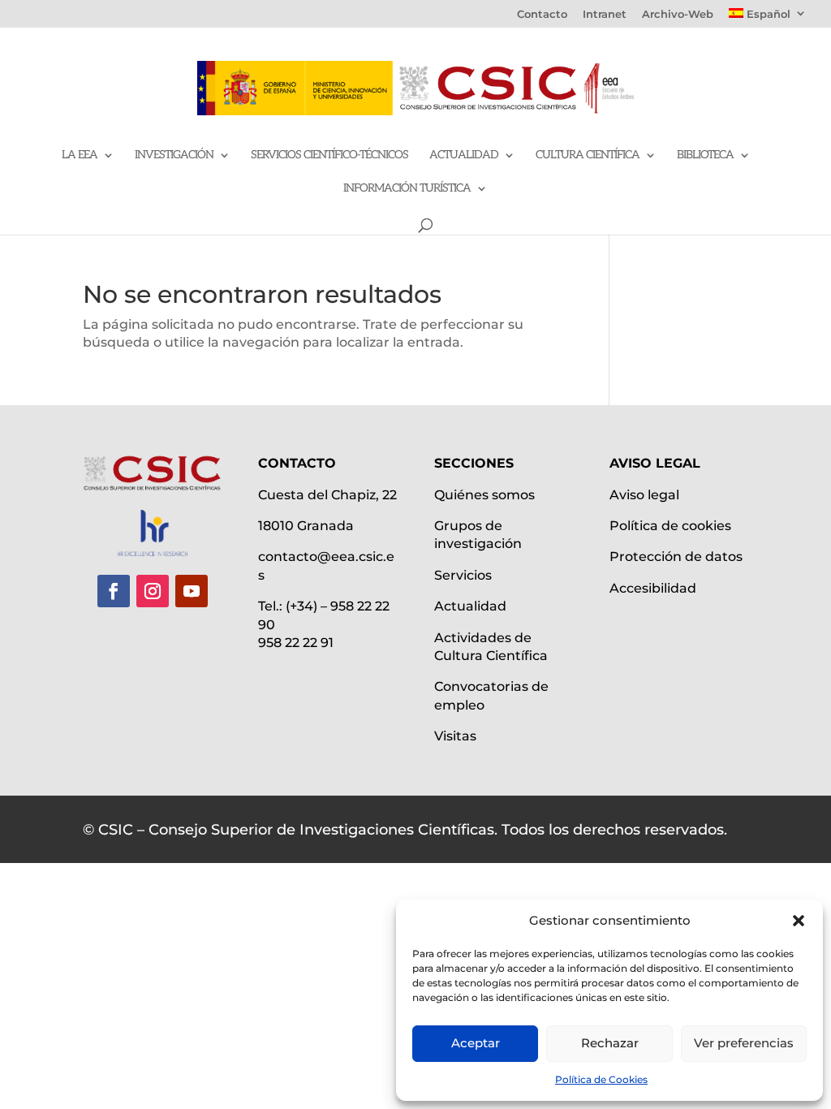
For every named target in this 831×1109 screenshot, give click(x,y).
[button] (798, 921)
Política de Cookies (601, 1079)
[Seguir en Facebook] (113, 591)
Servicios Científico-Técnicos (329, 155)
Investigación (174, 155)
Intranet (604, 14)
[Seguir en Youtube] (191, 591)
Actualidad (463, 155)
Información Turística (407, 189)
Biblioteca (705, 155)
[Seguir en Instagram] (152, 591)
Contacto (542, 14)
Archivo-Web (677, 14)
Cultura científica (587, 155)
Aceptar (475, 1043)
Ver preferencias (744, 1043)
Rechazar (610, 1043)
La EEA (79, 155)
